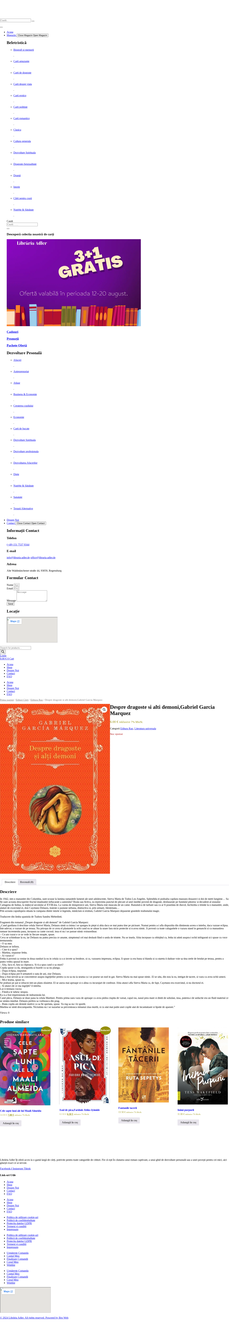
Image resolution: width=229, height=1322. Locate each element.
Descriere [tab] (10, 882)
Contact (11, 673)
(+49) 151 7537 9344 (18, 544)
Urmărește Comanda (17, 1252)
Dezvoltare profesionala (26, 451)
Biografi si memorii (23, 49)
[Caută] (8, 228)
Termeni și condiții (16, 1226)
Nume (10, 584)
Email (10, 588)
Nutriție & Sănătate (23, 209)
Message (12, 600)
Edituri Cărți (22, 700)
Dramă (17, 175)
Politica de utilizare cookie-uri (22, 1217)
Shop (9, 667)
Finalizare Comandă (17, 1259)
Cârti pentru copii (22, 198)
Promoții (13, 338)
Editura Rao (37, 700)
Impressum (12, 1229)
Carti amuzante (21, 61)
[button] (104, 710)
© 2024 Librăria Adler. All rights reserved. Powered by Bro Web (34, 1317)
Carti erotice (19, 95)
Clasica (17, 129)
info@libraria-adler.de (18, 557)
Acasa (10, 664)
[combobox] (22, 224)
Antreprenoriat (21, 371)
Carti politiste (20, 106)
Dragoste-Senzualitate (25, 164)
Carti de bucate (21, 428)
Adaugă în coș (11, 1123)
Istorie (16, 186)
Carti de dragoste (22, 72)
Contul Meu (13, 1255)
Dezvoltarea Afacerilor (25, 462)
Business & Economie (25, 394)
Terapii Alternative (23, 508)
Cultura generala (22, 141)
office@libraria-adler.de (43, 557)
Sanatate (17, 497)
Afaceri (17, 360)
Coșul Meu (12, 1262)
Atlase (16, 382)
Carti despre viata (22, 84)
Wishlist (11, 1265)
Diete (16, 474)
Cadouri (12, 332)
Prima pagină (7, 700)
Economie (18, 417)
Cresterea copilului (23, 405)
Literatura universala (145, 728)
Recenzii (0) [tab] (26, 882)
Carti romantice (21, 118)
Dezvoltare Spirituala (24, 152)
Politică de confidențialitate (21, 1220)
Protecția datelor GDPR (19, 1223)
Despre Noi (13, 670)
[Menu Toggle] (1, 27)
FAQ (9, 676)
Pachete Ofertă (17, 345)
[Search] (33, 21)
